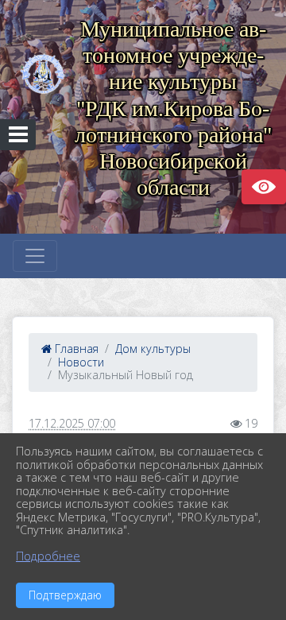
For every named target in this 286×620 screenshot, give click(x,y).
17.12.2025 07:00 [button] (72, 423)
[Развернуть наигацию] (35, 256)
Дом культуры (153, 348)
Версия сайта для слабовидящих (264, 186)
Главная (75, 348)
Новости (81, 362)
